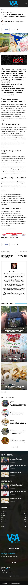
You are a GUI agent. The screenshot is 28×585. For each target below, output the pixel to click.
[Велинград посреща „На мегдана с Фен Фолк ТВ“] (14, 348)
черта (20, 455)
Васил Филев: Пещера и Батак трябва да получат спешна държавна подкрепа (18, 432)
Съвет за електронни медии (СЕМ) (8, 553)
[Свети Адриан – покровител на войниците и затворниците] (5, 440)
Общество (9, 12)
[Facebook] (14, 297)
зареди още (13, 447)
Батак (11, 429)
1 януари (6, 237)
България (3, 9)
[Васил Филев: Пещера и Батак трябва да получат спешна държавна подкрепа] (5, 431)
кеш (13, 237)
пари (17, 237)
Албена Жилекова (9, 21)
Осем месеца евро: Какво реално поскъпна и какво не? (14, 387)
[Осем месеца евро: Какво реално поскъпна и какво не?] (14, 376)
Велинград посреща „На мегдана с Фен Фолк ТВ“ (14, 359)
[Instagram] (14, 576)
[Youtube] (17, 576)
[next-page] (5, 392)
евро (11, 237)
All (16, 455)
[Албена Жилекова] (2, 21)
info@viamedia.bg (9, 568)
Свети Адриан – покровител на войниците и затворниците (18, 441)
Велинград (14, 356)
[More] (17, 29)
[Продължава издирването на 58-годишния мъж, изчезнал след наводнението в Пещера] (14, 319)
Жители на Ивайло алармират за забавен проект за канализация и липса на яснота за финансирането (7, 255)
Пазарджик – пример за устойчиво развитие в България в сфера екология (21, 254)
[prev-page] (2, 392)
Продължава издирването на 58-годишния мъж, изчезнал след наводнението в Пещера (14, 330)
